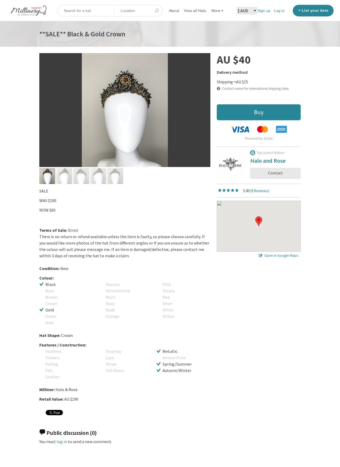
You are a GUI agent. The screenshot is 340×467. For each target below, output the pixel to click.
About (174, 10)
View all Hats (195, 10)
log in (62, 441)
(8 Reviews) (259, 190)
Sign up (264, 10)
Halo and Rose (268, 161)
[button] (258, 221)
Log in (279, 10)
